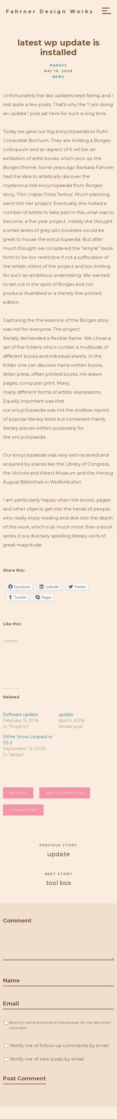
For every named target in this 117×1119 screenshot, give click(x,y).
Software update (21, 714)
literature (24, 810)
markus (58, 65)
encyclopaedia (65, 793)
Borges (19, 793)
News (58, 77)
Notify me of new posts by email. (47, 1059)
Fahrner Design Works (50, 11)
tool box (58, 883)
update (66, 714)
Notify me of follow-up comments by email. (60, 1045)
